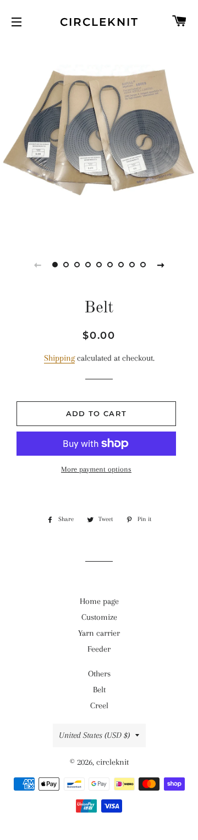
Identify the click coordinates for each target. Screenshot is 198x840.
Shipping (59, 358)
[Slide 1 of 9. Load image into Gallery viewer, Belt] (55, 264)
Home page (99, 601)
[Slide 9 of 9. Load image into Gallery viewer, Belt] (143, 264)
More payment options (96, 469)
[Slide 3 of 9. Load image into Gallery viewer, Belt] (77, 264)
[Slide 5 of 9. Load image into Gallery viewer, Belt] (99, 264)
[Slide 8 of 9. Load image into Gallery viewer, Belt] (132, 264)
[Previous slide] (37, 265)
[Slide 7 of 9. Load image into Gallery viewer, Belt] (121, 264)
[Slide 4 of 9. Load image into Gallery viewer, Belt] (88, 264)
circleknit (99, 22)
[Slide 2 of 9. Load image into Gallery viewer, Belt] (66, 264)
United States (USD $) (94, 735)
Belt (99, 690)
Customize (99, 617)
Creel (99, 705)
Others (99, 674)
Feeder (99, 649)
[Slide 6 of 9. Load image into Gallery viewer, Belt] (110, 264)
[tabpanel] (99, 140)
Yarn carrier (99, 633)
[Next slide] (160, 265)
